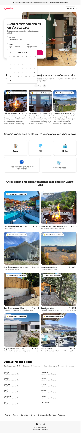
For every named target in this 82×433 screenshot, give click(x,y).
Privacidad (36, 430)
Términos (45, 430)
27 (22, 77)
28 (26, 77)
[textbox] (16, 46)
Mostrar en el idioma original (59, 2)
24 (10, 77)
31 (10, 81)
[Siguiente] (44, 85)
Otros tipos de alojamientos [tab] (32, 366)
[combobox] (25, 39)
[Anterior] (36, 85)
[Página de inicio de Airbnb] (9, 8)
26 (18, 77)
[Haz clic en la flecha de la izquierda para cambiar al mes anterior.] (10, 52)
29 (30, 77)
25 (14, 77)
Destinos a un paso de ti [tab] (12, 366)
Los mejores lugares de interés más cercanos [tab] (59, 366)
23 (34, 73)
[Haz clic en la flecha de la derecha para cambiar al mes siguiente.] (33, 52)
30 (34, 77)
